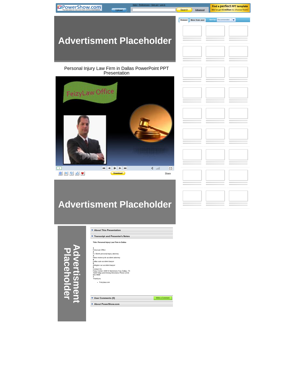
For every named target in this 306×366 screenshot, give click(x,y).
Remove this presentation (60, 173)
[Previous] (109, 168)
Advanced (199, 10)
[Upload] (119, 10)
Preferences (144, 5)
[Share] (163, 173)
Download (117, 173)
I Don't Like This (71, 173)
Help (135, 5)
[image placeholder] (192, 31)
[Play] (114, 168)
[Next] (119, 168)
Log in (162, 5)
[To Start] (104, 168)
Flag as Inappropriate (66, 173)
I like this (77, 173)
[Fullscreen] (170, 168)
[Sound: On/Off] (153, 168)
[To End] (125, 168)
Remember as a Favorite (82, 173)
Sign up (154, 5)
